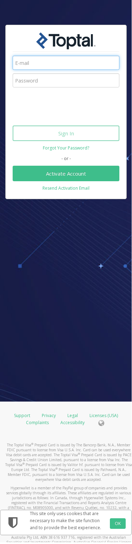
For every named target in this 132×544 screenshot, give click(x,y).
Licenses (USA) (104, 415)
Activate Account (66, 173)
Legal (72, 415)
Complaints (38, 423)
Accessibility (72, 423)
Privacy (49, 415)
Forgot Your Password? (66, 148)
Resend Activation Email (66, 188)
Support (22, 415)
